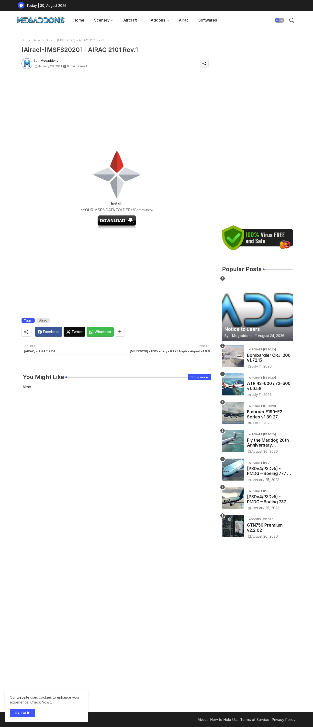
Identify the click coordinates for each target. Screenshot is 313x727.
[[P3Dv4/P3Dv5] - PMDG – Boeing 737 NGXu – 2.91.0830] (233, 498)
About (203, 719)
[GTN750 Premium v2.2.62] (233, 526)
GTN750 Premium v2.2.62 (265, 527)
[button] (279, 20)
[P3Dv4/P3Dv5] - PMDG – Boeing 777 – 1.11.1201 (268, 471)
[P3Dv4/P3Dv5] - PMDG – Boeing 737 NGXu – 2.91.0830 (266, 499)
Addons (158, 20)
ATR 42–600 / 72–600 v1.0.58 (269, 386)
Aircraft (130, 20)
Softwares (207, 20)
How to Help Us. (224, 719)
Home (78, 20)
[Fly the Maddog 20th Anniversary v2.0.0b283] (233, 441)
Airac (184, 20)
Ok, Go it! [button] (22, 713)
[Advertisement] (117, 110)
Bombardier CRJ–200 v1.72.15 (269, 358)
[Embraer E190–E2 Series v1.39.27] (233, 413)
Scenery (102, 20)
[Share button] (119, 332)
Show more (199, 377)
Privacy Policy (283, 719)
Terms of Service (254, 719)
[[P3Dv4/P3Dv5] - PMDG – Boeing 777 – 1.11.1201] (233, 470)
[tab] (78, 20)
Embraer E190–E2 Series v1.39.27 (264, 414)
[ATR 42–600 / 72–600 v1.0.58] (233, 384)
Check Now (39, 702)
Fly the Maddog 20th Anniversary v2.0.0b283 (268, 443)
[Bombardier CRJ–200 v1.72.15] (233, 356)
